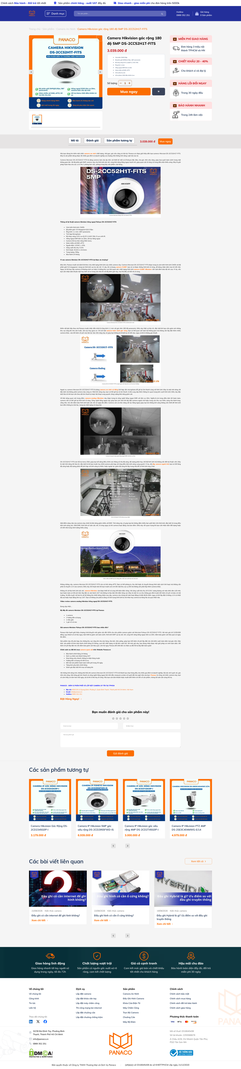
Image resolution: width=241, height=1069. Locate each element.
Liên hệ (32, 1007)
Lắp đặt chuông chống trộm (89, 1017)
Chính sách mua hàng (180, 998)
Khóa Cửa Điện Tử (131, 1003)
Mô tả (75, 140)
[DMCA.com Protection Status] (41, 1057)
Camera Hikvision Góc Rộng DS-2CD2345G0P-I (49, 827)
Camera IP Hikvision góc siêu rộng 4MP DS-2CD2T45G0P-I (142, 827)
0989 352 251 (39, 1043)
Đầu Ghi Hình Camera (133, 998)
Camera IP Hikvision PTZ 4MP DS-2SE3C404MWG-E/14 (189, 827)
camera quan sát (86, 650)
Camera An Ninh (65, 28)
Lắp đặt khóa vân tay (86, 998)
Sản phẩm (48, 28)
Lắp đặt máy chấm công (87, 1003)
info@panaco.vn (40, 1039)
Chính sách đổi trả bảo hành (183, 1003)
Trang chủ (34, 28)
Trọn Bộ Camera (131, 1012)
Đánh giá (93, 140)
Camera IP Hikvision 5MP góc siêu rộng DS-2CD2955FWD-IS (96, 827)
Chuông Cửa (129, 1017)
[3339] (158, 91)
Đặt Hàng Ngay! (69, 698)
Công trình (34, 998)
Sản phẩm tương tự (119, 140)
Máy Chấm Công (131, 1007)
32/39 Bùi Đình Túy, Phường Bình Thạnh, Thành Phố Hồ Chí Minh (48, 1033)
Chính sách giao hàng (180, 1007)
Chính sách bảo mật (179, 993)
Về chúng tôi (35, 993)
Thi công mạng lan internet (89, 1007)
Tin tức (32, 1003)
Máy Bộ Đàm (129, 1021)
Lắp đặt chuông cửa (85, 1012)
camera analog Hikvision (94, 398)
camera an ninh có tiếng (109, 390)
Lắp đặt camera (83, 993)
